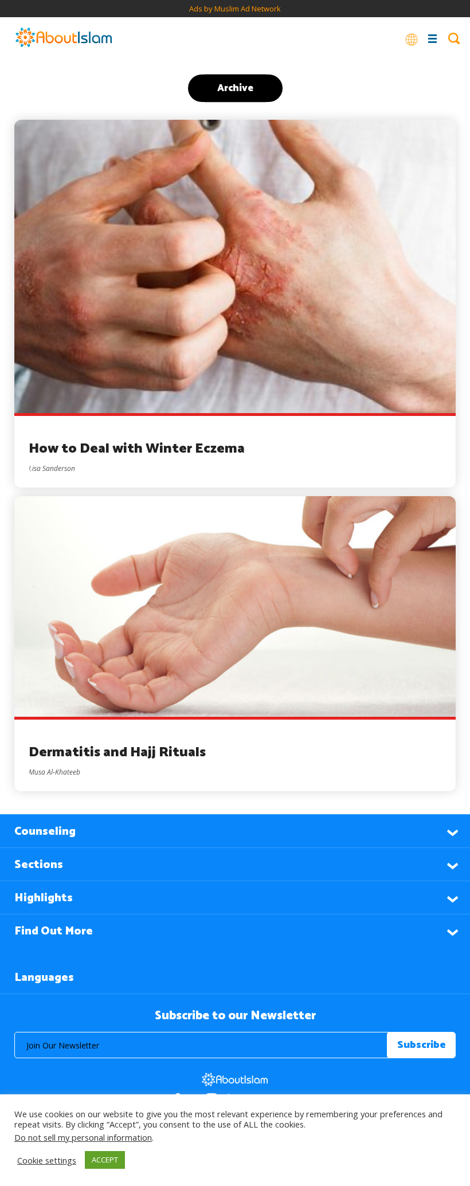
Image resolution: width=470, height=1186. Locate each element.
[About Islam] (63, 38)
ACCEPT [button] (105, 1159)
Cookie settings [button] (46, 1160)
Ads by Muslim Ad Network (235, 8)
